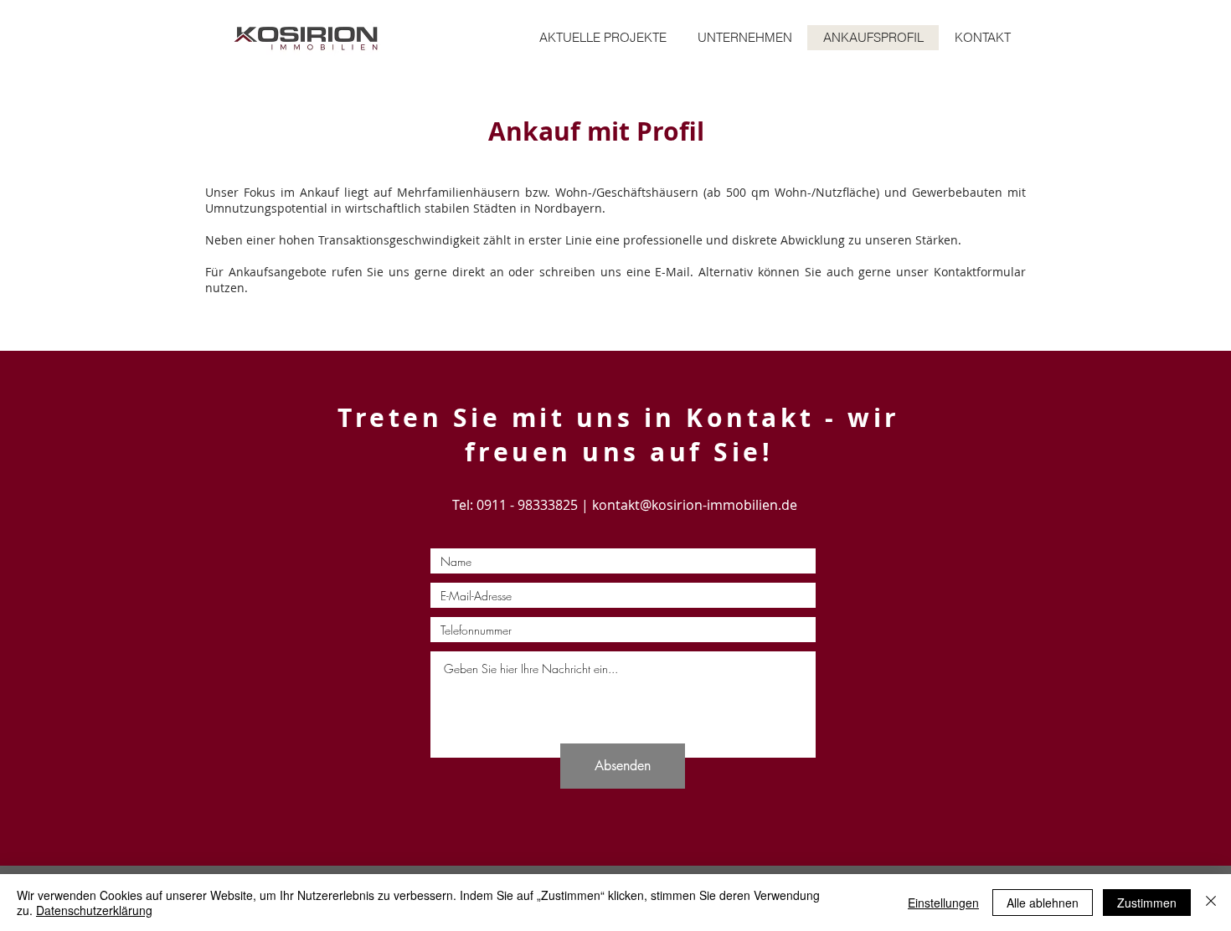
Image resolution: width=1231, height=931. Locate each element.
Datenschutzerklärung (94, 910)
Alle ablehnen (1043, 902)
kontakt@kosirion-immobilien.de (694, 505)
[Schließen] (1211, 902)
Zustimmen (1147, 902)
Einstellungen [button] (943, 902)
